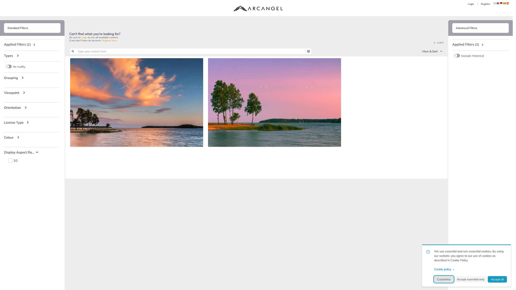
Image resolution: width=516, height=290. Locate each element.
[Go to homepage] (258, 8)
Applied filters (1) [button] (17, 44)
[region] (32, 44)
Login (471, 3)
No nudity (19, 66)
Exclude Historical (472, 55)
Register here (109, 40)
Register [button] (485, 3)
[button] (498, 3)
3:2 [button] (16, 160)
